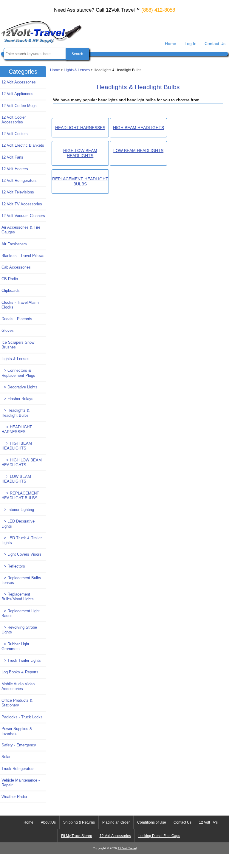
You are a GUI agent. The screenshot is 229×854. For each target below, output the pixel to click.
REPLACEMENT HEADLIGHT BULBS (80, 181)
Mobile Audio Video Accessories (18, 686)
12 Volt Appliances (17, 94)
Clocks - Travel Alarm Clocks (20, 304)
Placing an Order (116, 822)
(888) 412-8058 (158, 10)
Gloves (7, 330)
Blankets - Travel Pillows (22, 255)
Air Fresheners (14, 244)
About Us (48, 822)
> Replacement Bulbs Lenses (21, 580)
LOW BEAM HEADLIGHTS (138, 150)
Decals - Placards (16, 319)
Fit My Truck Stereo (76, 836)
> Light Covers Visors (21, 554)
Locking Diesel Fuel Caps (159, 836)
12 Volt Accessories (18, 82)
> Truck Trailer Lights (21, 660)
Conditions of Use (151, 822)
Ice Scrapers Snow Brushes (17, 344)
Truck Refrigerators (18, 768)
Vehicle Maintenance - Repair (20, 782)
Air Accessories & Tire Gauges (20, 229)
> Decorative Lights (19, 387)
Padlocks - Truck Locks (22, 717)
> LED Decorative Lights (18, 523)
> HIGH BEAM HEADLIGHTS (16, 445)
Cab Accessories (16, 267)
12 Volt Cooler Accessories (13, 119)
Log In (190, 43)
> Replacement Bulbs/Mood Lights (17, 596)
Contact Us (215, 43)
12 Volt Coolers (14, 133)
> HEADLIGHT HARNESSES (16, 429)
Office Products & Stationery (17, 702)
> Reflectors (13, 566)
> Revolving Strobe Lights (19, 629)
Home (170, 43)
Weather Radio (14, 796)
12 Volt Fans (12, 157)
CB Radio (9, 279)
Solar (5, 756)
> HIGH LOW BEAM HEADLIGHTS (21, 462)
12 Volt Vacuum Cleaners (23, 215)
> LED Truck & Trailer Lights (21, 540)
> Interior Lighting (17, 509)
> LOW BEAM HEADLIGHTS (16, 478)
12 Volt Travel (127, 848)
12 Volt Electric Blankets (22, 145)
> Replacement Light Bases (20, 613)
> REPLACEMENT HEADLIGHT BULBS (20, 495)
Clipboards (10, 290)
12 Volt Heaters (14, 169)
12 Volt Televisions (17, 192)
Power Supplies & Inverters (16, 731)
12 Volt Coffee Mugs (19, 105)
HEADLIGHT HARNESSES (80, 127)
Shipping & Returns (79, 822)
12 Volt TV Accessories (21, 204)
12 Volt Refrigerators (19, 180)
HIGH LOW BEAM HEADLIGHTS (80, 153)
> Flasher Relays (17, 398)
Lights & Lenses (77, 70)
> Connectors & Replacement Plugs (18, 372)
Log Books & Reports (19, 672)
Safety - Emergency (18, 745)
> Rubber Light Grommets (15, 646)
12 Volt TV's (208, 822)
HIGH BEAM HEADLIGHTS (138, 127)
